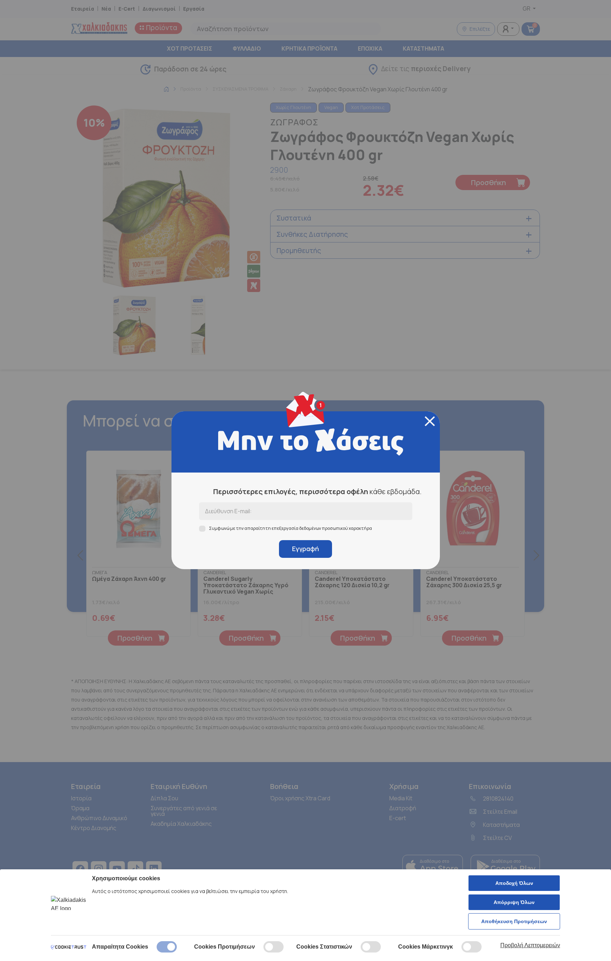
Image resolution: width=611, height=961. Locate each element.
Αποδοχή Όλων (514, 883)
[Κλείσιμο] (430, 421)
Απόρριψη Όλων (514, 902)
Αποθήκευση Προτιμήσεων (514, 921)
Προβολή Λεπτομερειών (530, 945)
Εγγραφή (305, 548)
